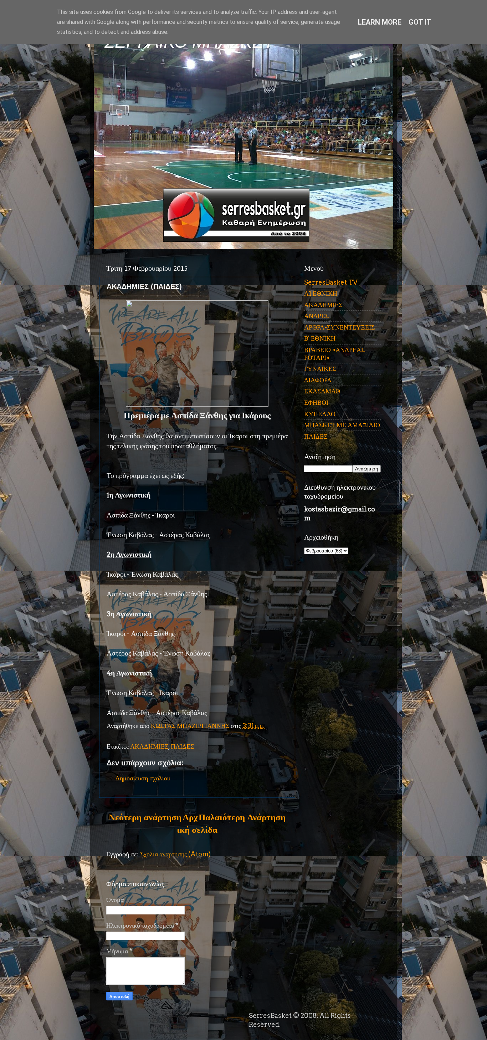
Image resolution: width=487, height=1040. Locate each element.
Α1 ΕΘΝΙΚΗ (320, 293)
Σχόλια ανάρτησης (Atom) (175, 854)
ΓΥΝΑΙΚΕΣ (320, 368)
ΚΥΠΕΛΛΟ (319, 414)
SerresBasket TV (331, 282)
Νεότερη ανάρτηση (145, 817)
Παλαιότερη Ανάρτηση (242, 817)
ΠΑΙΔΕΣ (182, 746)
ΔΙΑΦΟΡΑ (318, 380)
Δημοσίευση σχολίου (143, 778)
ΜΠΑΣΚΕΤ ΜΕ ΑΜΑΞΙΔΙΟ (342, 425)
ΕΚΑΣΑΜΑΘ (322, 391)
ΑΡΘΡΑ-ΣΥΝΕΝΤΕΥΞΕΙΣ (339, 327)
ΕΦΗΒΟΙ (316, 402)
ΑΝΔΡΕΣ (316, 316)
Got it (420, 22)
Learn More (379, 22)
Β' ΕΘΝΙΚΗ (319, 338)
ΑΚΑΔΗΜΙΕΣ (149, 746)
